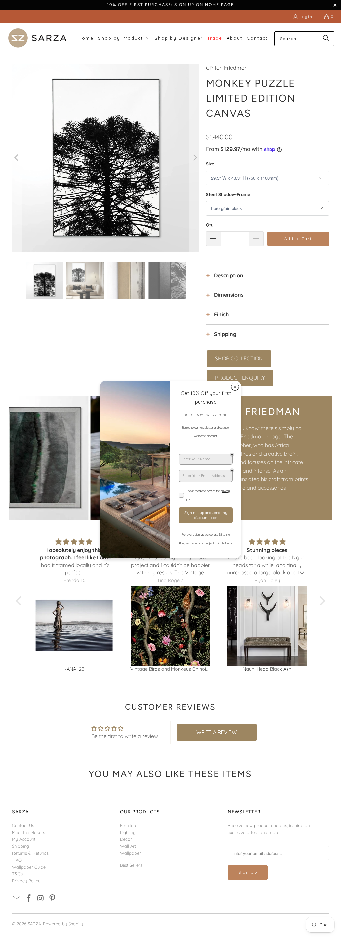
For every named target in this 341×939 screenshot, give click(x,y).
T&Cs (17, 873)
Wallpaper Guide (29, 867)
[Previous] (17, 158)
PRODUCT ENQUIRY (240, 377)
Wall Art (128, 846)
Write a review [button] (216, 732)
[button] (124, 38)
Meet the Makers (28, 832)
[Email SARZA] (17, 898)
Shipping (20, 846)
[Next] (194, 158)
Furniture (128, 825)
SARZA (34, 923)
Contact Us (23, 825)
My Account (23, 839)
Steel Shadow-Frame (228, 194)
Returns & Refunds (30, 853)
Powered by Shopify (63, 923)
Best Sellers (131, 865)
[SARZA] (37, 38)
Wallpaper (130, 853)
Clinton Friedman (227, 67)
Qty (210, 224)
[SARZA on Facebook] (29, 898)
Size (210, 163)
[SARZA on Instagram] (41, 898)
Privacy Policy (26, 880)
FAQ (17, 860)
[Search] (326, 38)
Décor (126, 839)
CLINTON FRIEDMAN (246, 411)
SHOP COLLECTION (239, 358)
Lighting (128, 832)
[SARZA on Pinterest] (53, 898)
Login (306, 16)
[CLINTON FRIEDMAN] (89, 458)
